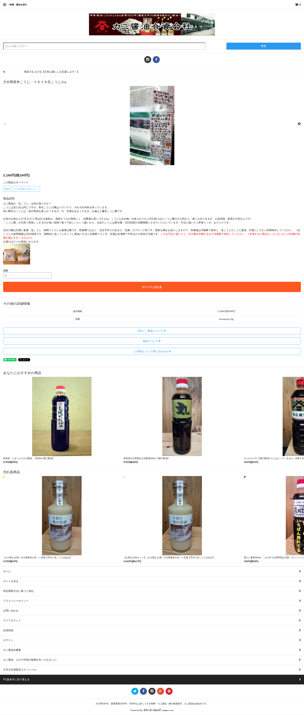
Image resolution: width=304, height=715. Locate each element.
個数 (5, 270)
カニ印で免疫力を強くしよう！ (26, 189)
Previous (5, 124)
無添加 (7, 189)
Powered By (136, 710)
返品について (150, 341)
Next (299, 124)
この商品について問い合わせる (150, 351)
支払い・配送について (150, 330)
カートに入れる (152, 287)
